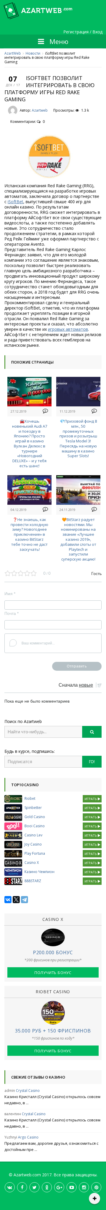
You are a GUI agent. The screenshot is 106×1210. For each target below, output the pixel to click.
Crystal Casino (28, 1090)
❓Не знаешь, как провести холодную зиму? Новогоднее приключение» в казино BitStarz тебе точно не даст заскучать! (29, 534)
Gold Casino (34, 816)
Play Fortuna (34, 853)
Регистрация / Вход (82, 32)
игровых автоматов (68, 329)
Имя (9, 593)
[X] (16, 899)
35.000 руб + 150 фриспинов (53, 1030)
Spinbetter (33, 807)
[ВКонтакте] (7, 899)
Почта (11, 613)
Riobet (29, 798)
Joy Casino (33, 844)
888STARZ (32, 880)
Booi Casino (34, 825)
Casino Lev (33, 835)
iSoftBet (15, 201)
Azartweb (40, 110)
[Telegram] (24, 899)
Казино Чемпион (39, 871)
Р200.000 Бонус (53, 952)
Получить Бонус (53, 972)
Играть (91, 799)
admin (9, 1090)
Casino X (31, 862)
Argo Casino (28, 1137)
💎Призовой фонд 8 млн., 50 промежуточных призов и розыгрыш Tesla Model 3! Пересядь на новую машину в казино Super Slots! (78, 438)
